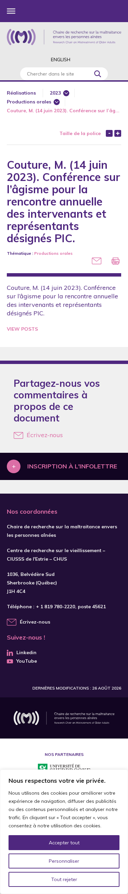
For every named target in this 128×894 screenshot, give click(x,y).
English (60, 59)
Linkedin (26, 652)
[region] (64, 831)
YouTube (26, 661)
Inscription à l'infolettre (72, 466)
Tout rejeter (64, 879)
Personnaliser (64, 861)
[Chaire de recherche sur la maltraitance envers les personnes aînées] (64, 37)
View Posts (22, 329)
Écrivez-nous (45, 435)
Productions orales (29, 102)
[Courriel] (96, 261)
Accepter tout (64, 843)
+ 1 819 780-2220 (55, 606)
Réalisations (21, 93)
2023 (55, 93)
